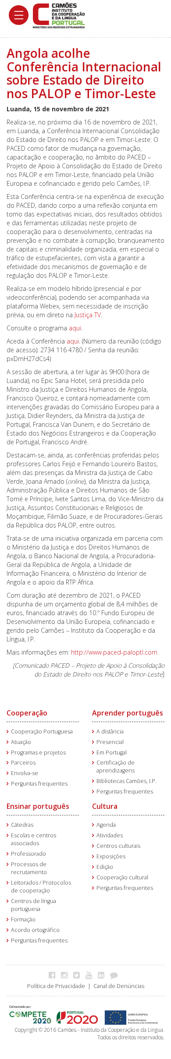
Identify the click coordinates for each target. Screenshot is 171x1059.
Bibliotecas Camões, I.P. (126, 781)
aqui (75, 328)
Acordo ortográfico (35, 930)
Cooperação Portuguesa (42, 731)
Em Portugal (111, 752)
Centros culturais (118, 846)
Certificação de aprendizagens (115, 766)
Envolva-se (24, 773)
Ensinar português (38, 806)
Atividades (109, 835)
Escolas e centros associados (33, 839)
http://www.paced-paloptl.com (114, 652)
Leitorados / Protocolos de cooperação (41, 886)
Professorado (28, 853)
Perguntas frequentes (39, 783)
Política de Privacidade (56, 986)
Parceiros (23, 762)
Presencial (110, 742)
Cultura (105, 806)
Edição (104, 867)
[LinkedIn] (103, 975)
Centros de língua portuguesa (33, 905)
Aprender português (127, 713)
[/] (58, 15)
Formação (23, 919)
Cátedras (22, 825)
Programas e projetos (38, 752)
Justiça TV (88, 315)
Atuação (21, 742)
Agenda (106, 825)
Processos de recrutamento (29, 868)
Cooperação (27, 713)
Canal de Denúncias (118, 986)
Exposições (110, 856)
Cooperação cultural (122, 877)
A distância (110, 731)
